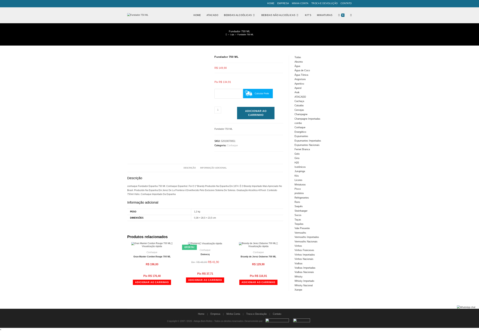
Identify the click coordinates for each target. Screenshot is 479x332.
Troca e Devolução (324, 3)
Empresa (283, 3)
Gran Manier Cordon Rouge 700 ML (152, 256)
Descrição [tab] (190, 168)
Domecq (205, 254)
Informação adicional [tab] (213, 168)
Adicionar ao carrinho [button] (152, 282)
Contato (346, 3)
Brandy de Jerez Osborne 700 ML (258, 256)
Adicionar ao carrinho (256, 112)
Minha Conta (300, 3)
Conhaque (232, 145)
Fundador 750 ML (245, 34)
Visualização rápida (152, 246)
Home (270, 3)
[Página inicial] (226, 34)
